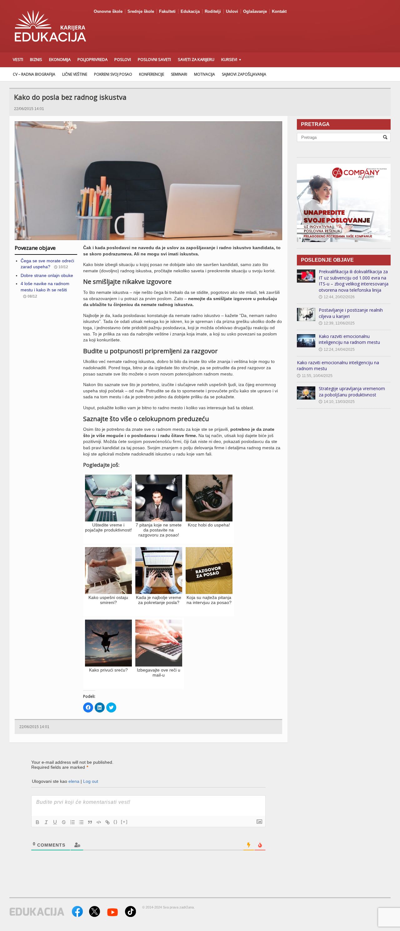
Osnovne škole (108, 11)
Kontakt (279, 11)
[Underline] (55, 822)
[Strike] (63, 822)
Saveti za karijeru (196, 59)
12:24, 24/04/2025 (337, 349)
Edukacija (190, 11)
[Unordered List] (81, 822)
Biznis (36, 59)
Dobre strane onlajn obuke (47, 275)
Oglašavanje (255, 11)
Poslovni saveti (154, 59)
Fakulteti (167, 11)
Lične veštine (74, 74)
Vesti (18, 59)
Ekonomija (60, 59)
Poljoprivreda (93, 59)
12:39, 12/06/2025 (337, 323)
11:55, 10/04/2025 (314, 376)
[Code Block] (98, 822)
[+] (124, 821)
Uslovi (232, 11)
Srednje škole (141, 11)
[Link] (107, 822)
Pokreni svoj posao (113, 74)
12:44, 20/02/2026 (337, 297)
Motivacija (204, 74)
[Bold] (37, 822)
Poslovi (122, 59)
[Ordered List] (72, 822)
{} (115, 821)
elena (73, 781)
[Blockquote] (90, 822)
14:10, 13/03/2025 (337, 402)
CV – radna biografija (34, 74)
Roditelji (213, 11)
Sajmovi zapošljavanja (244, 74)
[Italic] (46, 822)
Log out (90, 781)
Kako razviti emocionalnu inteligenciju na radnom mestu (349, 339)
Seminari (179, 74)
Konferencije (151, 74)
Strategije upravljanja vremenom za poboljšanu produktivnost (352, 391)
